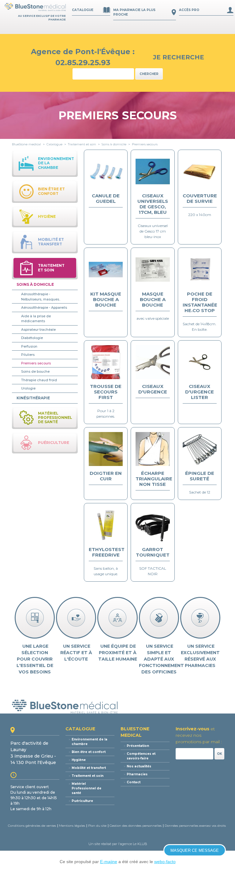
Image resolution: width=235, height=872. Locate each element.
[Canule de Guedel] (106, 171)
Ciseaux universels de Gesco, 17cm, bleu (152, 204)
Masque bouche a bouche (153, 299)
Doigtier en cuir (106, 476)
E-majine (108, 861)
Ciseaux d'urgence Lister (199, 391)
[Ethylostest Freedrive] (106, 525)
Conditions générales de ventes (32, 826)
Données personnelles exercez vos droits (195, 826)
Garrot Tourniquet (153, 552)
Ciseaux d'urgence (152, 389)
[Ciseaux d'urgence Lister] (200, 362)
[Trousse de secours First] (106, 362)
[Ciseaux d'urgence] (153, 362)
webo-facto (165, 861)
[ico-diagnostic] (35, 618)
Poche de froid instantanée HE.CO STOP (200, 302)
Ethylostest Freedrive (107, 552)
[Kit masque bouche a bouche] (106, 269)
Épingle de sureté (199, 476)
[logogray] (117, 707)
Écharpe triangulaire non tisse (154, 478)
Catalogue (82, 10)
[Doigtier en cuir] (106, 449)
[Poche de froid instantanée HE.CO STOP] (200, 269)
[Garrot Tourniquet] (153, 525)
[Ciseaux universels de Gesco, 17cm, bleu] (153, 171)
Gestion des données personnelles (136, 826)
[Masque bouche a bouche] (153, 269)
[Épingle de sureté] (200, 449)
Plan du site (97, 826)
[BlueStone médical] (35, 7)
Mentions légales (72, 826)
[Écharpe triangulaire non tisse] (153, 449)
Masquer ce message (194, 850)
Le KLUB (140, 844)
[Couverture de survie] (200, 171)
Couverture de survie (200, 198)
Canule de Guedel (106, 198)
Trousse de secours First (105, 391)
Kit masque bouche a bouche (105, 299)
